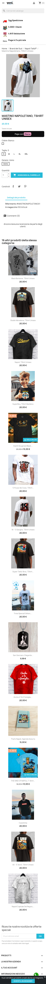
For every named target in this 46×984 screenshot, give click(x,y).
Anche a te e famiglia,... (23, 697)
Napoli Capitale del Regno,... (23, 906)
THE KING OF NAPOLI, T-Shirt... (23, 781)
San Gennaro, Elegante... (23, 655)
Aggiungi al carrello (26, 175)
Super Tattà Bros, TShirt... (23, 571)
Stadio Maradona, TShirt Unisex (23, 320)
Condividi (13, 186)
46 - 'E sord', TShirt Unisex (23, 865)
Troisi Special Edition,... (23, 613)
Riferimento (10, 204)
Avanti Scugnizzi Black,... (23, 446)
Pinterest (25, 186)
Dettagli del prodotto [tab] (16, 197)
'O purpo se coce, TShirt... (23, 488)
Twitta (19, 186)
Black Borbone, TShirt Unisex (23, 278)
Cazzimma (23, 823)
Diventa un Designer (23, 981)
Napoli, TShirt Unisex (23, 362)
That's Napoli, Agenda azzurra (23, 739)
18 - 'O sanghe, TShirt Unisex (23, 529)
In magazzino (11, 207)
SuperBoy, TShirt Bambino (23, 404)
